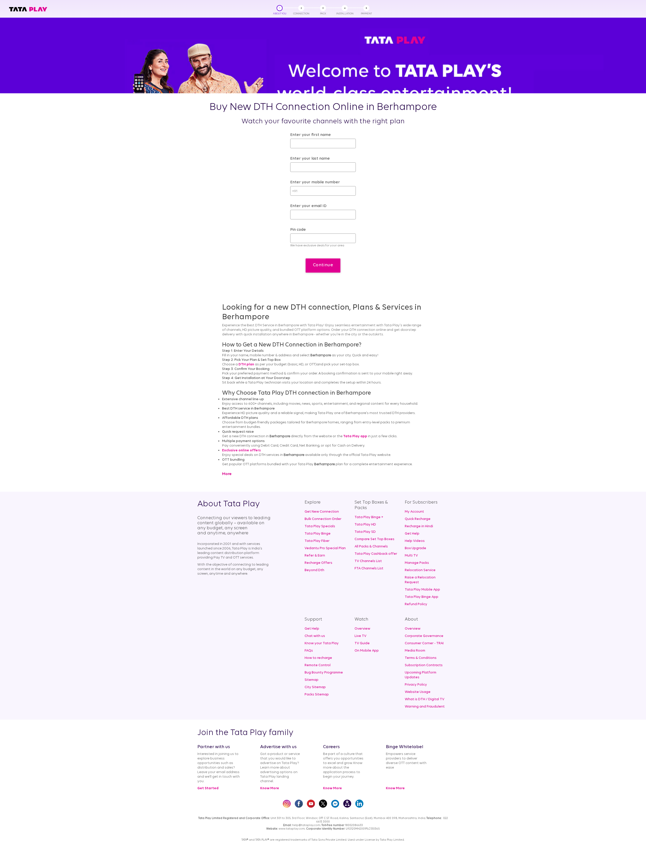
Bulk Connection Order (323, 519)
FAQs (309, 651)
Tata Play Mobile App (422, 590)
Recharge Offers (318, 563)
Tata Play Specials (320, 526)
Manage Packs (417, 563)
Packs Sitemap (317, 694)
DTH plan (246, 364)
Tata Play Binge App (421, 597)
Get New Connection (322, 512)
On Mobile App (367, 651)
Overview (362, 629)
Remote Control (318, 665)
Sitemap (311, 680)
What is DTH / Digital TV (424, 699)
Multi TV (411, 556)
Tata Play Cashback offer (376, 554)
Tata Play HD (365, 524)
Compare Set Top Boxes (374, 539)
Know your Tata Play (322, 643)
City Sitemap (315, 687)
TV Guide (362, 643)
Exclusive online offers (241, 450)
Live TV (360, 636)
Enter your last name (310, 159)
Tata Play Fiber (317, 541)
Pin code (298, 230)
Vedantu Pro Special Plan (325, 548)
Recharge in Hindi (419, 526)
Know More (269, 788)
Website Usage (417, 692)
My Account (414, 512)
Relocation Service (420, 570)
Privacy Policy (416, 685)
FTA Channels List (369, 568)
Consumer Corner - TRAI (424, 643)
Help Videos (415, 541)
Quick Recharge (417, 519)
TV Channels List (368, 561)
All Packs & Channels (371, 546)
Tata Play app (355, 436)
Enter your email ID (308, 206)
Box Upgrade (415, 548)
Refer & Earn (315, 556)
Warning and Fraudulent (425, 707)
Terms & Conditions (421, 658)
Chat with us (315, 636)
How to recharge (318, 658)
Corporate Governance (424, 636)
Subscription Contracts (424, 665)
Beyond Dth (314, 570)
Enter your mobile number (315, 182)
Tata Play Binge (318, 534)
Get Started (208, 788)
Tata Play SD (365, 532)
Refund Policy (416, 604)
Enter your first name (310, 135)
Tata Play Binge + (369, 517)
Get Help (412, 534)
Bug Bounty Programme (324, 673)
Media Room (415, 651)
